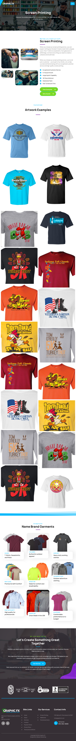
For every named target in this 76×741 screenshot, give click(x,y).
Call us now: (61, 722)
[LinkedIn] (8, 723)
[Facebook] (3, 723)
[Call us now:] (56, 723)
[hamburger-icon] (72, 3)
